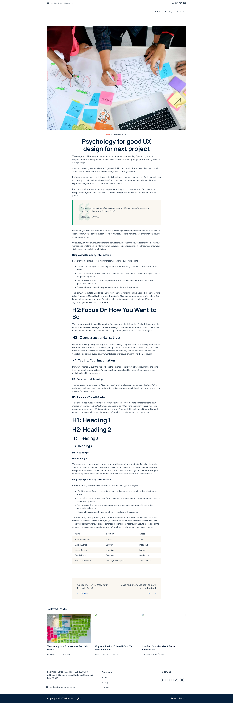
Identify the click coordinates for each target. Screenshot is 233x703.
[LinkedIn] (173, 3)
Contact (181, 11)
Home (157, 11)
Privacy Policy (178, 698)
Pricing (168, 11)
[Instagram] (176, 3)
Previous (84, 593)
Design (107, 134)
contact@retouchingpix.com (62, 3)
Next (150, 593)
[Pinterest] (184, 3)
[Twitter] (180, 3)
